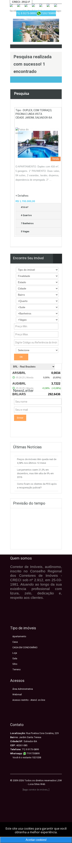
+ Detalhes (22, 195)
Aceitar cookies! (36, 839)
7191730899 (33, 753)
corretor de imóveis (38, 789)
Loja (14, 653)
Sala (14, 658)
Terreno (16, 669)
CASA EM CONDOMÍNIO (24, 647)
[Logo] (36, 30)
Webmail (17, 694)
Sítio (14, 664)
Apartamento (19, 636)
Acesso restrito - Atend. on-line (28, 700)
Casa (15, 642)
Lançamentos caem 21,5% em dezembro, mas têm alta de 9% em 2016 (35, 473)
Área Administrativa (22, 689)
